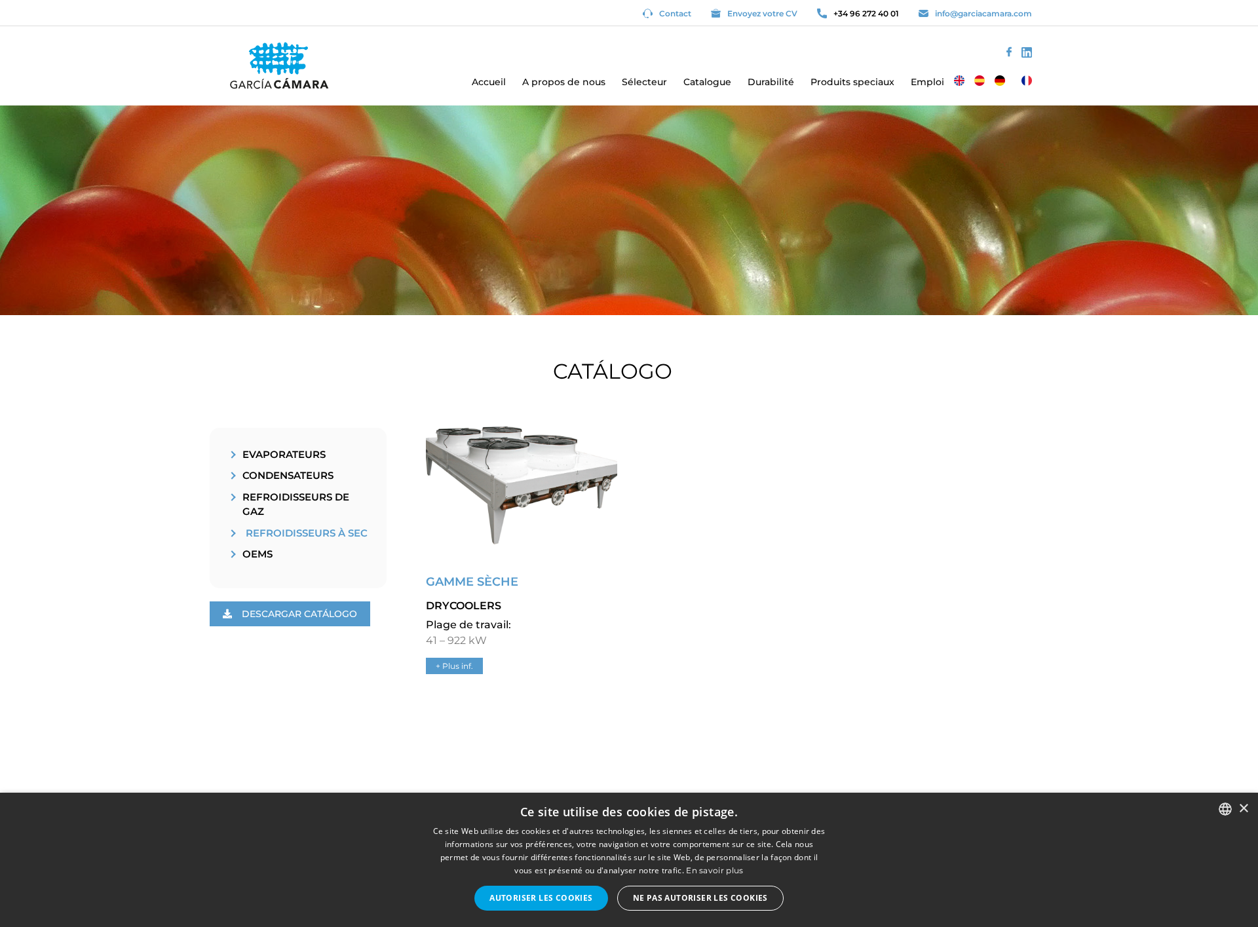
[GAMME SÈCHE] (521, 557)
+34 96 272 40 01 (866, 13)
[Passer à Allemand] (1000, 80)
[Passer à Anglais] (959, 80)
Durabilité (771, 82)
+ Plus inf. (454, 666)
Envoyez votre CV (762, 13)
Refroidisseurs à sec (307, 533)
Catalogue (707, 82)
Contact (675, 13)
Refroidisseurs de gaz (295, 504)
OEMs (257, 554)
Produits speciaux (852, 82)
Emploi (927, 82)
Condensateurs (288, 475)
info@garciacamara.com (983, 13)
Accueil (489, 82)
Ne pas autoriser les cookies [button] (700, 897)
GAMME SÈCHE (472, 582)
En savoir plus (714, 870)
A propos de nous (563, 82)
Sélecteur (644, 82)
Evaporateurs (284, 454)
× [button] (1243, 809)
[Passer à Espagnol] (979, 80)
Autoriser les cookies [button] (540, 897)
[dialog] (629, 860)
